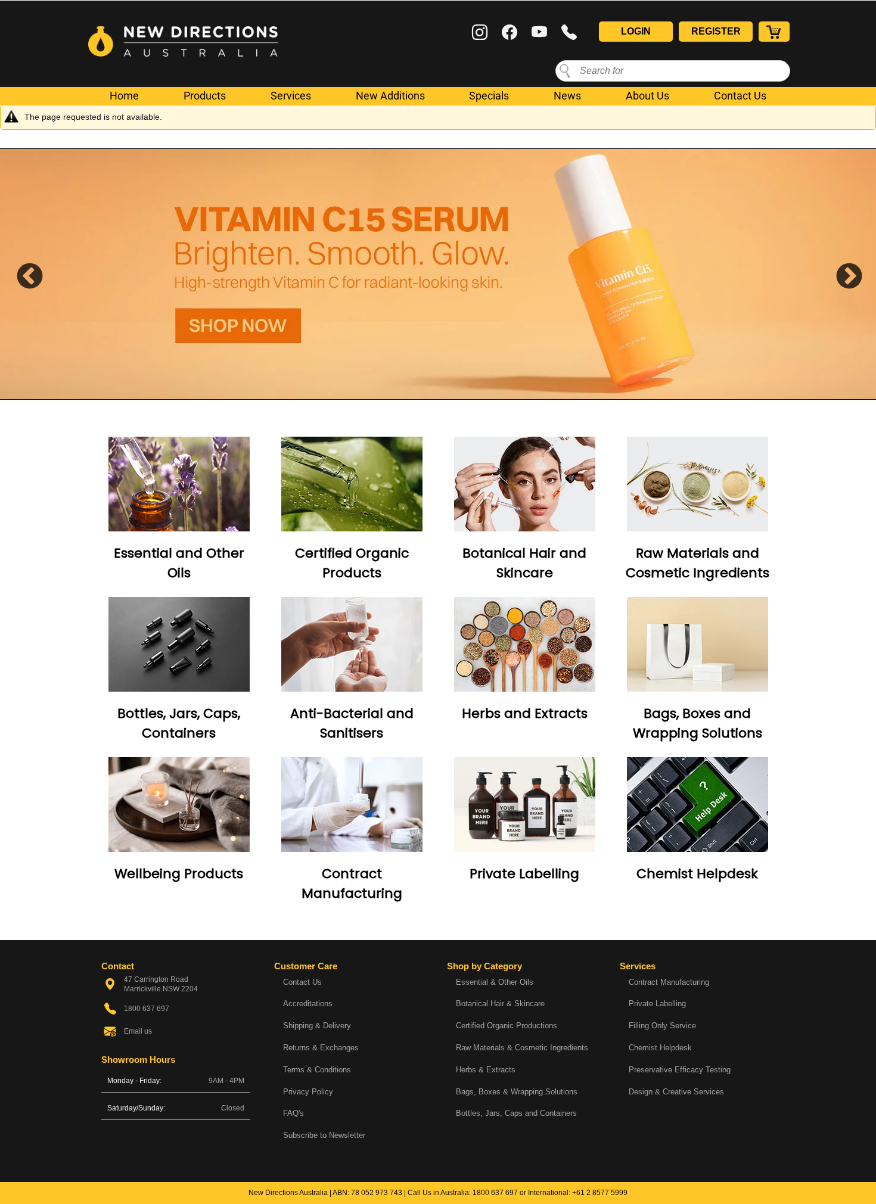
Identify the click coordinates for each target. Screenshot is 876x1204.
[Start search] (565, 70)
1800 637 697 (495, 1193)
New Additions (390, 95)
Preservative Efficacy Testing (680, 1069)
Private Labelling (524, 873)
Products (205, 95)
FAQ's (293, 1113)
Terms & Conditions (317, 1069)
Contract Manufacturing (669, 982)
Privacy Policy (308, 1091)
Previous (21, 274)
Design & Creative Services (676, 1091)
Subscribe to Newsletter (324, 1135)
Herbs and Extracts (525, 713)
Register (716, 31)
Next (840, 274)
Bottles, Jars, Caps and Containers (516, 1113)
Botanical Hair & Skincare (500, 1003)
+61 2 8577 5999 (600, 1193)
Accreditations (308, 1003)
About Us (647, 95)
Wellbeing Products (178, 873)
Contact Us (740, 95)
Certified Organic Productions (506, 1025)
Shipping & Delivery (317, 1025)
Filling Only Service (662, 1025)
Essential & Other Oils (494, 982)
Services (291, 95)
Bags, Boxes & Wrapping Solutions (516, 1091)
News (567, 95)
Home (124, 95)
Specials (489, 95)
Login (636, 31)
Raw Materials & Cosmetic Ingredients (522, 1047)
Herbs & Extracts (485, 1069)
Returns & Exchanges (321, 1047)
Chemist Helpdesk (697, 873)
